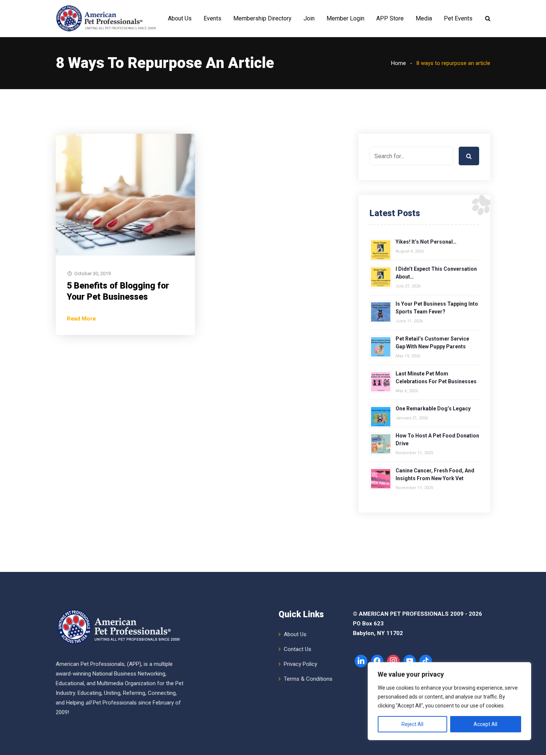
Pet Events (458, 18)
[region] (449, 701)
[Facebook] (377, 661)
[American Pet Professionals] (107, 18)
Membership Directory (262, 18)
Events (212, 18)
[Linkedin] (361, 661)
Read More (81, 318)
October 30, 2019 (92, 273)
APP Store (390, 18)
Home (398, 63)
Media (424, 18)
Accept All (485, 724)
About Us (180, 18)
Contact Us (297, 649)
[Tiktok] (425, 661)
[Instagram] (393, 661)
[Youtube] (410, 661)
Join (309, 18)
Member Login (345, 18)
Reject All (412, 724)
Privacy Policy (300, 664)
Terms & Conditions (308, 679)
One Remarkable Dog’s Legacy (433, 408)
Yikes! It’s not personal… (426, 242)
